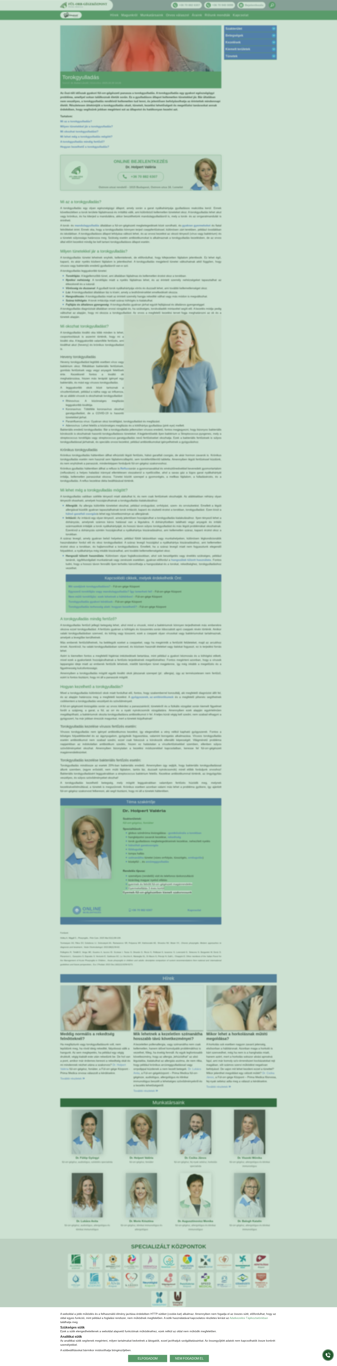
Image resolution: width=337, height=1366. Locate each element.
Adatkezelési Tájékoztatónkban (249, 1318)
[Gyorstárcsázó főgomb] (328, 1355)
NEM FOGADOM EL (189, 1358)
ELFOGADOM (148, 1358)
